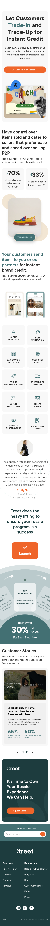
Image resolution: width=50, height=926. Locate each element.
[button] (18, 751)
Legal (4, 919)
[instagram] (18, 908)
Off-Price (7, 874)
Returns (7, 886)
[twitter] (31, 908)
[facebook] (25, 908)
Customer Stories (33, 886)
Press (27, 897)
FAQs (27, 891)
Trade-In (7, 880)
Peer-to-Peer (10, 869)
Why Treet (29, 874)
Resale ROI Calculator (35, 869)
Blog (26, 880)
